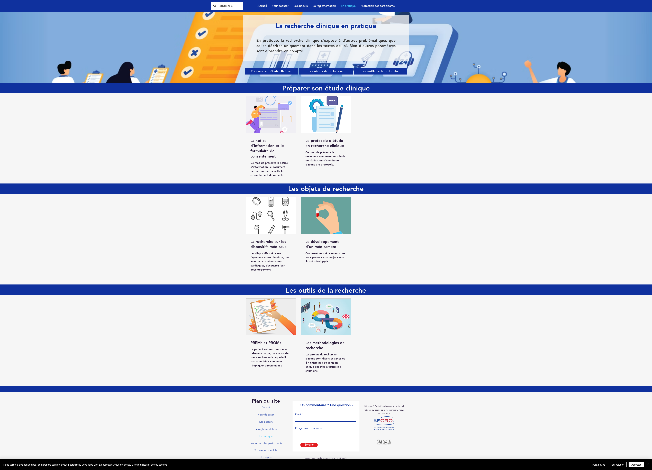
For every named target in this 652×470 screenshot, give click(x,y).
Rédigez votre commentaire (309, 428)
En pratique (266, 436)
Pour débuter (266, 414)
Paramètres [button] (598, 464)
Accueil (265, 407)
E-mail (298, 414)
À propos (266, 457)
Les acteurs (266, 421)
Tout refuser (617, 464)
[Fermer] (648, 464)
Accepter (636, 464)
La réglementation (266, 428)
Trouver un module (266, 450)
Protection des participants (266, 443)
